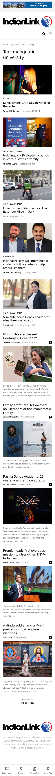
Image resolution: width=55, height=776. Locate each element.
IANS (5, 216)
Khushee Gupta (10, 164)
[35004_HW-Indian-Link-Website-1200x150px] (27, 5)
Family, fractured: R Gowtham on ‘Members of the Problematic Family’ (27, 409)
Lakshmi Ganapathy (11, 417)
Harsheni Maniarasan (11, 342)
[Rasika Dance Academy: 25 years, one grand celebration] (27, 506)
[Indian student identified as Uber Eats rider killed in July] (27, 185)
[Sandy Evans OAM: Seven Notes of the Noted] (27, 79)
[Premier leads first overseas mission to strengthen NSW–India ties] (27, 584)
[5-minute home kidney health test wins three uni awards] (27, 294)
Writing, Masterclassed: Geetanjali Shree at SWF (21, 336)
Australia (8, 257)
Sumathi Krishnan (11, 111)
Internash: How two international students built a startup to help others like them (25, 264)
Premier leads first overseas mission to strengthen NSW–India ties (24, 554)
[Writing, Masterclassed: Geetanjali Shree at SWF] (27, 364)
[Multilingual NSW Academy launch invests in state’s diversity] (27, 132)
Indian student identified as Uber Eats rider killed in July (25, 210)
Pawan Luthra (8, 562)
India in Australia (12, 151)
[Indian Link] (27, 22)
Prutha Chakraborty (12, 272)
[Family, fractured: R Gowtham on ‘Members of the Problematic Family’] (27, 439)
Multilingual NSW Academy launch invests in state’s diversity (26, 157)
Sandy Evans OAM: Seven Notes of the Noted (26, 104)
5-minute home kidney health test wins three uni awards (26, 318)
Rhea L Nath (8, 325)
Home (5, 44)
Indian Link (7, 637)
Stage (6, 99)
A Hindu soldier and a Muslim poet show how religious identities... (24, 629)
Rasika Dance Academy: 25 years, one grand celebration (24, 478)
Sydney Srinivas (9, 484)
